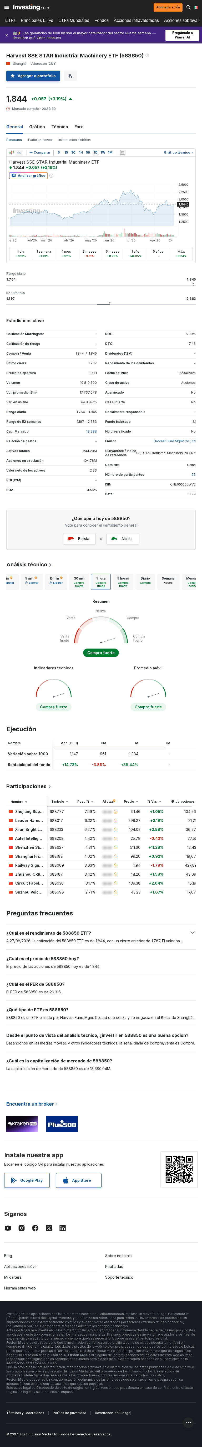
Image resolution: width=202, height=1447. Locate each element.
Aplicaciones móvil (20, 1266)
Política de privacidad (69, 1413)
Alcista (127, 538)
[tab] (32, 582)
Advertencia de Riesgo (112, 1413)
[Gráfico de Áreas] (19, 152)
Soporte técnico (119, 1277)
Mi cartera (13, 1277)
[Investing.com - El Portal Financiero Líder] (31, 7)
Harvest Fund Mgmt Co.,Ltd (175, 441)
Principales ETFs (37, 20)
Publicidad (114, 1266)
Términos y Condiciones (25, 1413)
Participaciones (40, 140)
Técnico (59, 126)
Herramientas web (20, 1288)
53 (194, 475)
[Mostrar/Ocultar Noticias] (122, 152)
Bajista (83, 538)
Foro (79, 126)
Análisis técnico (26, 564)
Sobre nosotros (118, 1255)
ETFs (10, 20)
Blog (8, 1255)
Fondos (101, 20)
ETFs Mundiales (73, 20)
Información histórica (74, 140)
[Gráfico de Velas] (11, 152)
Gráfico (37, 126)
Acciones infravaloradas (136, 20)
